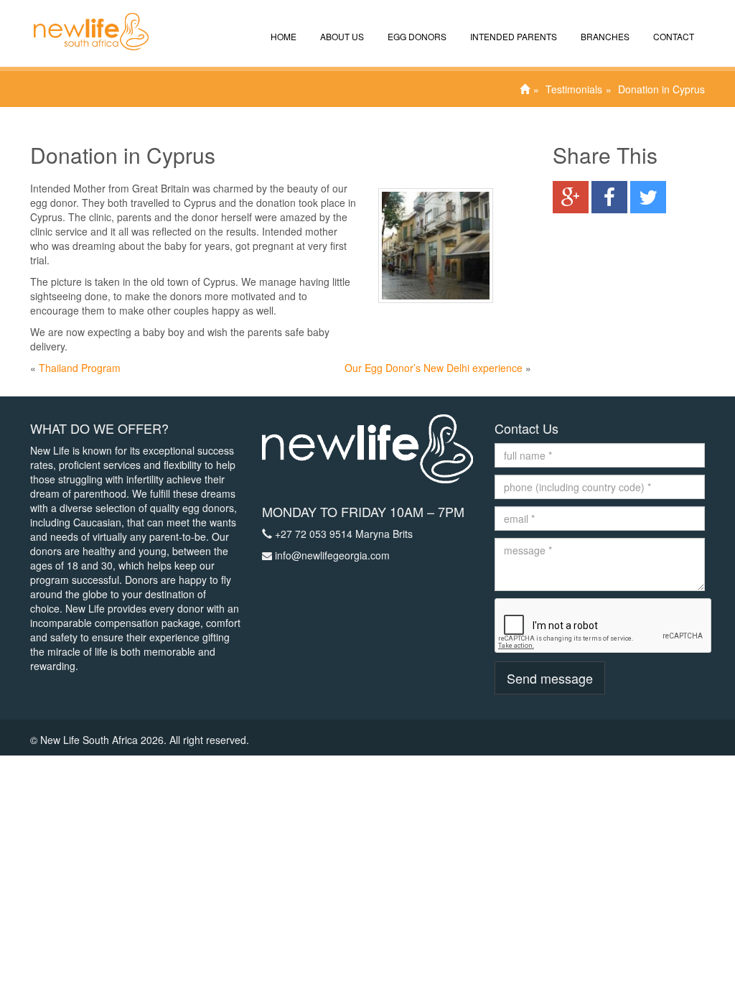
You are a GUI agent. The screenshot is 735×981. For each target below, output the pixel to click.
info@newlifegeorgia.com (332, 555)
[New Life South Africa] (84, 18)
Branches (604, 36)
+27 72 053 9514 (313, 533)
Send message (550, 678)
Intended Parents (512, 36)
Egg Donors (415, 36)
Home (282, 36)
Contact (672, 36)
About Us (341, 36)
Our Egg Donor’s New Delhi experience (434, 368)
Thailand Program (80, 368)
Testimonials (574, 89)
